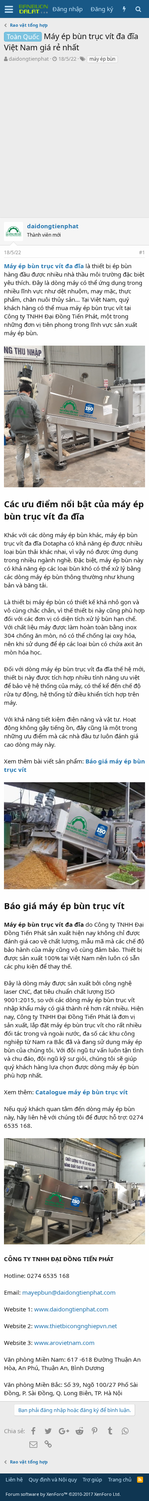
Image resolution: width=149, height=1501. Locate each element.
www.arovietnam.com (64, 1343)
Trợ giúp (92, 1479)
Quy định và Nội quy (53, 1479)
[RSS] (140, 1479)
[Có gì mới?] (124, 9)
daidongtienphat (29, 58)
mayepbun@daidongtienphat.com (69, 1292)
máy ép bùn (102, 58)
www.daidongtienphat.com (71, 1309)
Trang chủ (120, 1479)
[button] (9, 9)
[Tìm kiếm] (138, 9)
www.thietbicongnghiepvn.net (75, 1326)
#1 (142, 252)
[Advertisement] (74, 143)
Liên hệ (14, 1479)
